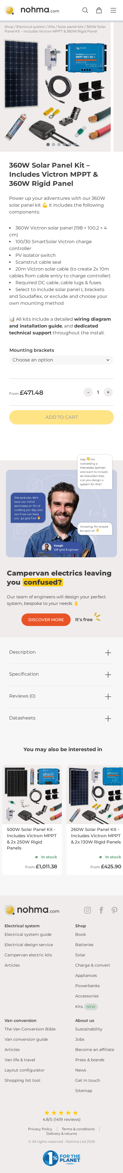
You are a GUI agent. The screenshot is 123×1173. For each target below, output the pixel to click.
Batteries (84, 944)
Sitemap (83, 1090)
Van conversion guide (26, 1039)
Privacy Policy (40, 1129)
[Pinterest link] (115, 910)
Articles (12, 965)
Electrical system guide (28, 934)
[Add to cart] (99, 10)
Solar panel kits (71, 27)
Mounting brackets (31, 350)
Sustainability (88, 1029)
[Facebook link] (102, 910)
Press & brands (89, 1059)
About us (84, 1020)
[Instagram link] (88, 910)
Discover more (46, 619)
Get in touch (87, 1080)
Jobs (79, 1039)
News (80, 1070)
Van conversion (21, 1020)
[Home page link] (25, 10)
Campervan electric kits (28, 954)
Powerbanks (87, 985)
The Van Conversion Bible (30, 1029)
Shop (9, 27)
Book (80, 934)
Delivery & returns (61, 1133)
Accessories (87, 996)
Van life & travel (20, 1059)
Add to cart (61, 417)
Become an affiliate (94, 1049)
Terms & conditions (78, 1129)
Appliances (86, 975)
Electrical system (30, 27)
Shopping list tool (22, 1080)
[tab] (48, 144)
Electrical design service (29, 944)
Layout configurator (25, 1070)
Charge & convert (92, 965)
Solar (80, 954)
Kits (51, 27)
